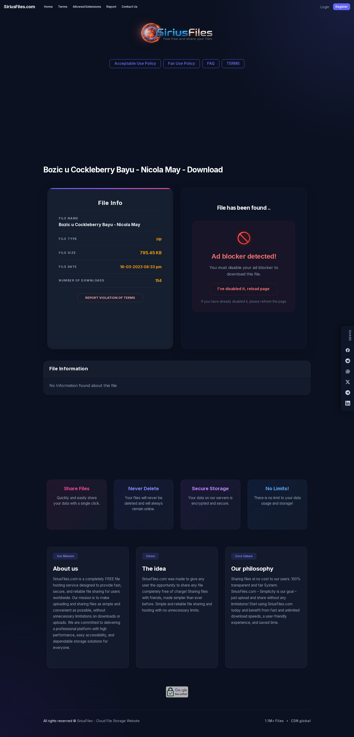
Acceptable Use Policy (135, 63)
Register (341, 6)
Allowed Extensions (87, 6)
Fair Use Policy (181, 63)
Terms (62, 6)
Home (48, 6)
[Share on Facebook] (347, 350)
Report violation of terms (110, 298)
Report (111, 6)
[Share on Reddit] (347, 360)
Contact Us (130, 6)
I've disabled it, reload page (243, 289)
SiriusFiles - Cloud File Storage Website (108, 721)
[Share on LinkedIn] (347, 403)
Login (325, 7)
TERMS (233, 63)
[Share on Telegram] (347, 392)
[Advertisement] (132, 114)
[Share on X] (347, 382)
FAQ (211, 63)
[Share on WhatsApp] (347, 371)
